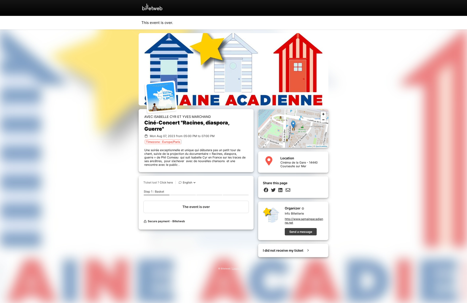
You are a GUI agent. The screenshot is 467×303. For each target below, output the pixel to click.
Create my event (240, 268)
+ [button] (323, 114)
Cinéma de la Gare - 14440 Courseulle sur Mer (299, 164)
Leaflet (309, 146)
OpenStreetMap (321, 146)
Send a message (300, 232)
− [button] (323, 120)
